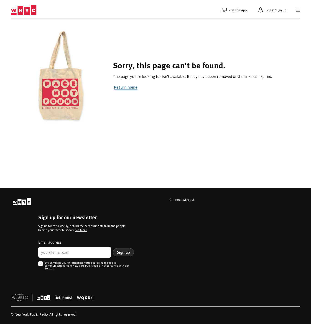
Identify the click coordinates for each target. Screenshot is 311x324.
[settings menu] (298, 10)
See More (81, 230)
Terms (49, 268)
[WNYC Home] (23, 10)
